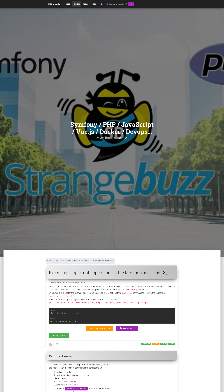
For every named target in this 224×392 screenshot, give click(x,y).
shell (156, 344)
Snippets (77, 4)
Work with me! (60, 335)
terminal (147, 344)
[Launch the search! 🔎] (131, 4)
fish (172, 344)
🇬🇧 (107, 4)
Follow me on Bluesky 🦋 (65, 381)
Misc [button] (94, 4)
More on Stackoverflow (100, 328)
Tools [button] (85, 4)
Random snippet (128, 328)
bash (164, 344)
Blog (68, 4)
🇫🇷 (101, 4)
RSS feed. (73, 384)
